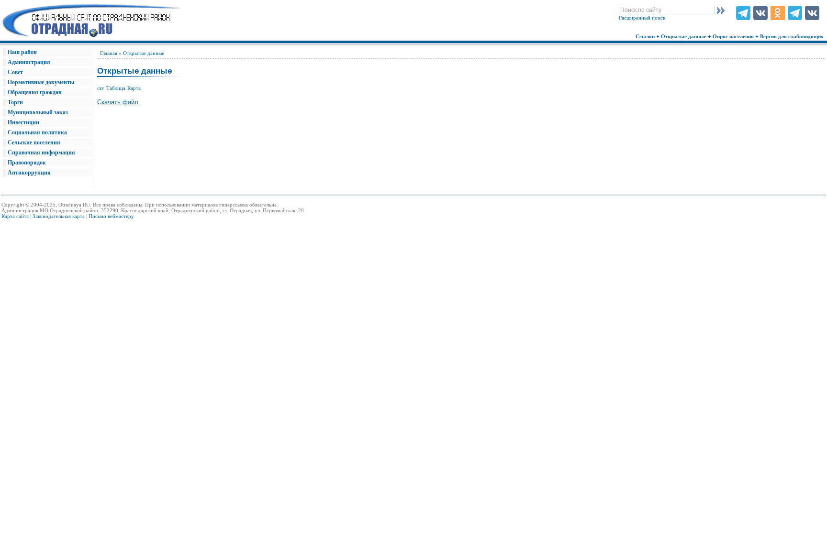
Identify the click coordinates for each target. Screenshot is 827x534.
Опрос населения (734, 36)
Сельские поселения (34, 142)
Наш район (22, 52)
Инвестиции (23, 122)
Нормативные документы (41, 82)
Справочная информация (41, 152)
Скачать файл (117, 102)
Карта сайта (15, 216)
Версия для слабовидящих (792, 36)
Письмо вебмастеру (111, 216)
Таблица (115, 88)
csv (100, 88)
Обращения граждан (35, 92)
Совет (15, 72)
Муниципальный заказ (38, 112)
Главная (108, 53)
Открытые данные (684, 36)
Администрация (29, 62)
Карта (134, 88)
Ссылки (646, 36)
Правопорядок (27, 162)
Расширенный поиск (642, 18)
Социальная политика (37, 132)
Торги (15, 102)
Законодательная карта (59, 216)
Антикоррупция (29, 172)
